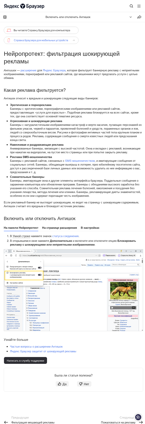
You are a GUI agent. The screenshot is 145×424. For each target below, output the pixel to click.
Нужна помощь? (138, 417)
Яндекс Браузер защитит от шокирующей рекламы (43, 351)
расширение (28, 70)
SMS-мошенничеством (80, 161)
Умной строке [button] (21, 236)
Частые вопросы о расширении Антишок (36, 346)
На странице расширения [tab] (59, 228)
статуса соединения (65, 236)
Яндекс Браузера (54, 70)
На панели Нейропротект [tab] (21, 228)
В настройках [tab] (90, 228)
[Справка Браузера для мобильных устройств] (41, 40)
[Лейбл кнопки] (139, 6)
